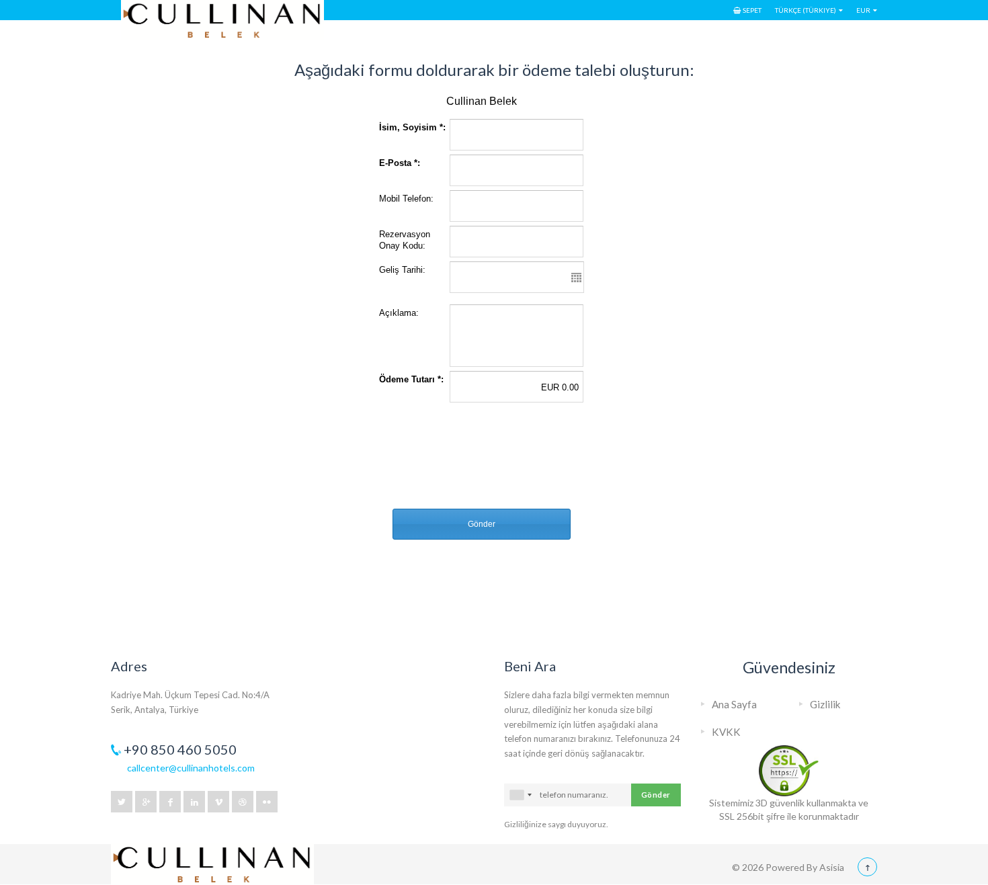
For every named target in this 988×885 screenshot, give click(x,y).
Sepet (752, 10)
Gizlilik (825, 704)
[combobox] (520, 795)
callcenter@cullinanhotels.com (191, 767)
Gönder (656, 794)
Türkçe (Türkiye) (805, 10)
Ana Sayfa (734, 704)
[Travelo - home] (212, 848)
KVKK (726, 732)
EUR (863, 10)
